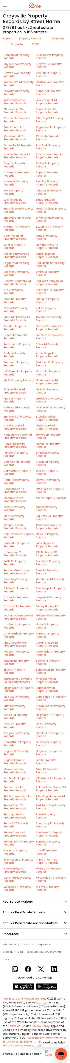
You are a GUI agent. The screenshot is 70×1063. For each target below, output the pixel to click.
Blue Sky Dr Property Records (16, 698)
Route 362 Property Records (16, 824)
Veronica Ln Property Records (17, 463)
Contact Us (27, 944)
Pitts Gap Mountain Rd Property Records (50, 798)
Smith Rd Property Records (47, 454)
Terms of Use (16, 1026)
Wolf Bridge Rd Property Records (15, 201)
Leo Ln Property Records (46, 761)
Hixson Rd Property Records (48, 373)
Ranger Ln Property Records (16, 454)
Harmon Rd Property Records (17, 228)
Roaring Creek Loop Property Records (16, 571)
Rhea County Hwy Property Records (15, 644)
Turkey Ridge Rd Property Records (15, 870)
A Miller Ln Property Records (16, 589)
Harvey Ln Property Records (48, 481)
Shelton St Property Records (48, 74)
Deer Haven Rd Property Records (15, 237)
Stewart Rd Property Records (16, 92)
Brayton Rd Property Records (49, 65)
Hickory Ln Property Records (48, 436)
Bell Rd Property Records (46, 309)
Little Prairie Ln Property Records (19, 635)
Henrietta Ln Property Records (17, 743)
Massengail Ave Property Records (15, 770)
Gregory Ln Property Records (16, 734)
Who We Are (9, 944)
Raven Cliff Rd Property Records (19, 83)
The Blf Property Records (46, 852)
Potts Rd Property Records (15, 562)
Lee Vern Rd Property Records (49, 336)
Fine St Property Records (46, 725)
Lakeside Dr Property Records (49, 400)
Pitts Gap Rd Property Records (49, 119)
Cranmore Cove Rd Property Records (48, 526)
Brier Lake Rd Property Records (50, 291)
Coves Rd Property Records (16, 716)
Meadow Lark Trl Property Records (15, 137)
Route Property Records (45, 816)
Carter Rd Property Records (16, 599)
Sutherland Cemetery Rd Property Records (18, 680)
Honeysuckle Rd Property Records (15, 490)
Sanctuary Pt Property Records (50, 824)
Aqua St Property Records (15, 165)
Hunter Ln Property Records (16, 336)
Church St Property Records (48, 192)
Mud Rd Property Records (46, 508)
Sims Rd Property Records (47, 571)
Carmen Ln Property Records (17, 119)
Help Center (44, 944)
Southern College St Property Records (49, 834)
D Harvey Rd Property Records (49, 219)
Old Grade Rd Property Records (50, 779)
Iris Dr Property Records (19, 380)
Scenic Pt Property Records (48, 662)
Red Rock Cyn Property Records (51, 806)
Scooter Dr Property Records (16, 273)
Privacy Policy (40, 1026)
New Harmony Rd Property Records (47, 246)
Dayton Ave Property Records (17, 74)
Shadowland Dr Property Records (15, 110)
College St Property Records (16, 174)
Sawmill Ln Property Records (16, 662)
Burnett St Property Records (48, 92)
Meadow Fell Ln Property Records (15, 499)
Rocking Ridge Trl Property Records (47, 644)
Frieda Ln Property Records (47, 300)
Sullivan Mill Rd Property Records (19, 843)
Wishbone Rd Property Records (50, 580)
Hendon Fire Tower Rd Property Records (18, 436)
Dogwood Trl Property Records (50, 716)
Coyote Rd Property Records (48, 599)
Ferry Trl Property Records (15, 725)
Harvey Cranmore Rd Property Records (17, 282)
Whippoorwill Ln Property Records (47, 680)
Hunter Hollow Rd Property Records (15, 445)
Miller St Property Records (14, 508)
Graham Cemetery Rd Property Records (18, 617)
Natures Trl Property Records (16, 409)
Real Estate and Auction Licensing (24, 998)
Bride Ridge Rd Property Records (51, 698)
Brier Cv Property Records (14, 707)
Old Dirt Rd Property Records (16, 779)
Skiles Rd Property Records (47, 345)
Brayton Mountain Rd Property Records (49, 156)
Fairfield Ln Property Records (16, 544)
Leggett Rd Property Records (16, 264)
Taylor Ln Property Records (15, 852)
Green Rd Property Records (15, 309)
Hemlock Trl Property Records (49, 734)
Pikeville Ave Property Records (49, 56)
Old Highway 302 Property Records (47, 553)
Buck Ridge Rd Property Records (18, 210)
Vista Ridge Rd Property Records (51, 879)
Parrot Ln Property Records (47, 635)
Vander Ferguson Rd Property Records (17, 156)
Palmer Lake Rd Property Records (15, 788)
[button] (5, 5)
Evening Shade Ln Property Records (47, 183)
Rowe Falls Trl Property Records (50, 653)
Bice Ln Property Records (14, 517)
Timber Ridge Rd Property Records (15, 391)
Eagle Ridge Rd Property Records (47, 255)
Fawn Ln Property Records (15, 300)
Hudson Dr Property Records (48, 743)
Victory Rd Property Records (48, 870)
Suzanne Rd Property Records (49, 228)
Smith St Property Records (47, 273)
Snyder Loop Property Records (17, 65)
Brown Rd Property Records (48, 463)
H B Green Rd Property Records (18, 373)
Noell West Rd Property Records (50, 409)
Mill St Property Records (51, 498)
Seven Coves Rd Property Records (15, 834)
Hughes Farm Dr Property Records (15, 761)
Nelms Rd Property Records (48, 445)
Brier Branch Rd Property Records (15, 128)
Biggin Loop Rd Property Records (19, 689)
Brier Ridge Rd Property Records (50, 589)
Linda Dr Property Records (47, 626)
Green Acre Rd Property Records (47, 427)
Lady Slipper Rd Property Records (47, 544)
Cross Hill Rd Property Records (17, 608)
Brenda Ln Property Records (16, 363)
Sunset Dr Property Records (48, 843)
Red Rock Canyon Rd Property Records (49, 282)
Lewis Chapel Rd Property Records (47, 101)
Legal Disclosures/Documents (44, 952)
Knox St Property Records (14, 400)
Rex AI (6, 959)
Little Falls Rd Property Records (50, 490)
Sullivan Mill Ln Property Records (51, 671)
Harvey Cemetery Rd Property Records (49, 327)
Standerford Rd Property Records (47, 418)
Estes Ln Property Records (47, 472)
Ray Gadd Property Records (48, 146)
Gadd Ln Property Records (15, 327)
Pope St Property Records (47, 174)
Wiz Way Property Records (47, 888)
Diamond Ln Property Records (17, 472)
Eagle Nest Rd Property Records (50, 128)
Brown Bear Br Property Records (50, 707)
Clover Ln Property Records (48, 137)
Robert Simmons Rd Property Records (16, 255)
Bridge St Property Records (47, 165)
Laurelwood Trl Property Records (15, 553)
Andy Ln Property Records (15, 354)
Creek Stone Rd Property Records (15, 427)
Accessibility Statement (43, 1038)
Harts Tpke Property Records (16, 481)
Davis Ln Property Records (47, 535)
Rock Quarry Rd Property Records (15, 816)
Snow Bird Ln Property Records (17, 418)
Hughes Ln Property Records (48, 752)
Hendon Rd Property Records (16, 56)
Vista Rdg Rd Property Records (17, 879)
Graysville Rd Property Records (18, 146)
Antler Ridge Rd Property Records (47, 354)
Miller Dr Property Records (47, 770)
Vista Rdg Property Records (15, 580)
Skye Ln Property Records (14, 671)
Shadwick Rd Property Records (18, 219)
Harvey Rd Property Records (16, 183)
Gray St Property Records (46, 237)
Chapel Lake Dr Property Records (15, 526)
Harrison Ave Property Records (50, 83)
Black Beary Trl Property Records (47, 689)
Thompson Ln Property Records (18, 861)
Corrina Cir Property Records (49, 318)
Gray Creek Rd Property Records (51, 210)
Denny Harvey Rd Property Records (47, 608)
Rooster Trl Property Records (16, 653)
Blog (20, 952)
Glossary (8, 952)
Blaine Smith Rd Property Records (47, 110)
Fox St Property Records (13, 192)
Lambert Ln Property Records (17, 626)
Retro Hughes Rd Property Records (15, 101)
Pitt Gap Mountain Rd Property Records (17, 798)
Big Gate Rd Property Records (49, 517)
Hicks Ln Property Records (47, 391)
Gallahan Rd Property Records (49, 363)
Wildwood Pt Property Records (17, 888)
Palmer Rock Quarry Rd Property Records (51, 788)
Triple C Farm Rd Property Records (47, 861)
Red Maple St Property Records (50, 264)
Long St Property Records (14, 246)
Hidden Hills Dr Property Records (51, 617)
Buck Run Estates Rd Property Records (17, 318)
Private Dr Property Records (48, 562)
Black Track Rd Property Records (47, 201)
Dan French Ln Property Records (19, 535)
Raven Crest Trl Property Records (15, 806)
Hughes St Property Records (16, 752)
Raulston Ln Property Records (17, 345)
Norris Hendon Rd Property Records (47, 381)
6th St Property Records (13, 291)
